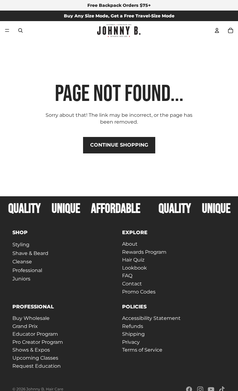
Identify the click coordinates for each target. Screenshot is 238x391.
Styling (20, 245)
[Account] (217, 30)
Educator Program (35, 334)
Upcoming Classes (35, 358)
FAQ (127, 276)
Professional (27, 270)
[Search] (20, 30)
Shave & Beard (30, 253)
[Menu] (7, 30)
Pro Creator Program (37, 342)
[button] (64, 232)
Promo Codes (139, 291)
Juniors (21, 279)
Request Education (36, 366)
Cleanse (22, 262)
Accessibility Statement (151, 318)
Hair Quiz (133, 260)
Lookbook (134, 268)
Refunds (132, 326)
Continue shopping (119, 145)
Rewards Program (144, 252)
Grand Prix (25, 326)
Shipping (133, 334)
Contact (132, 284)
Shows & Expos (31, 350)
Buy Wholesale (31, 318)
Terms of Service (142, 350)
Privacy (131, 342)
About (130, 244)
